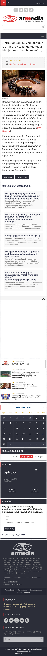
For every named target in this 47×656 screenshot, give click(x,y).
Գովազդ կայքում (23, 592)
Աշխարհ (32, 64)
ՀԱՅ (3, 3)
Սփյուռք (31, 604)
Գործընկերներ (36, 590)
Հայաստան (17, 604)
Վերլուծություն (10, 607)
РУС (8, 3)
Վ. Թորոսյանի (26, 653)
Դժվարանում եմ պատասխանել (20, 522)
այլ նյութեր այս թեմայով (16, 186)
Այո (7, 516)
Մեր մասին (22, 590)
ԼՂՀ (25, 604)
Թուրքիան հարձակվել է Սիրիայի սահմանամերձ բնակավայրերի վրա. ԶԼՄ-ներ (22, 254)
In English (8, 177)
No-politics (31, 607)
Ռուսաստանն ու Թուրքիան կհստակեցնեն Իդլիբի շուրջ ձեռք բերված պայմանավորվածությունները (22, 276)
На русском (22, 177)
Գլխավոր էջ (10, 590)
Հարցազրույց (9, 609)
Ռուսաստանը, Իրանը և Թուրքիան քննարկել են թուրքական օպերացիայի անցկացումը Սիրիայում (22, 218)
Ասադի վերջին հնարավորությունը (22, 236)
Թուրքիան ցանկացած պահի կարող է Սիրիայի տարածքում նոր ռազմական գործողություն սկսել (22, 195)
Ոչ (7, 519)
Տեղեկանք (22, 607)
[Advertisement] (23, 326)
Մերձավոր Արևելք (17, 64)
